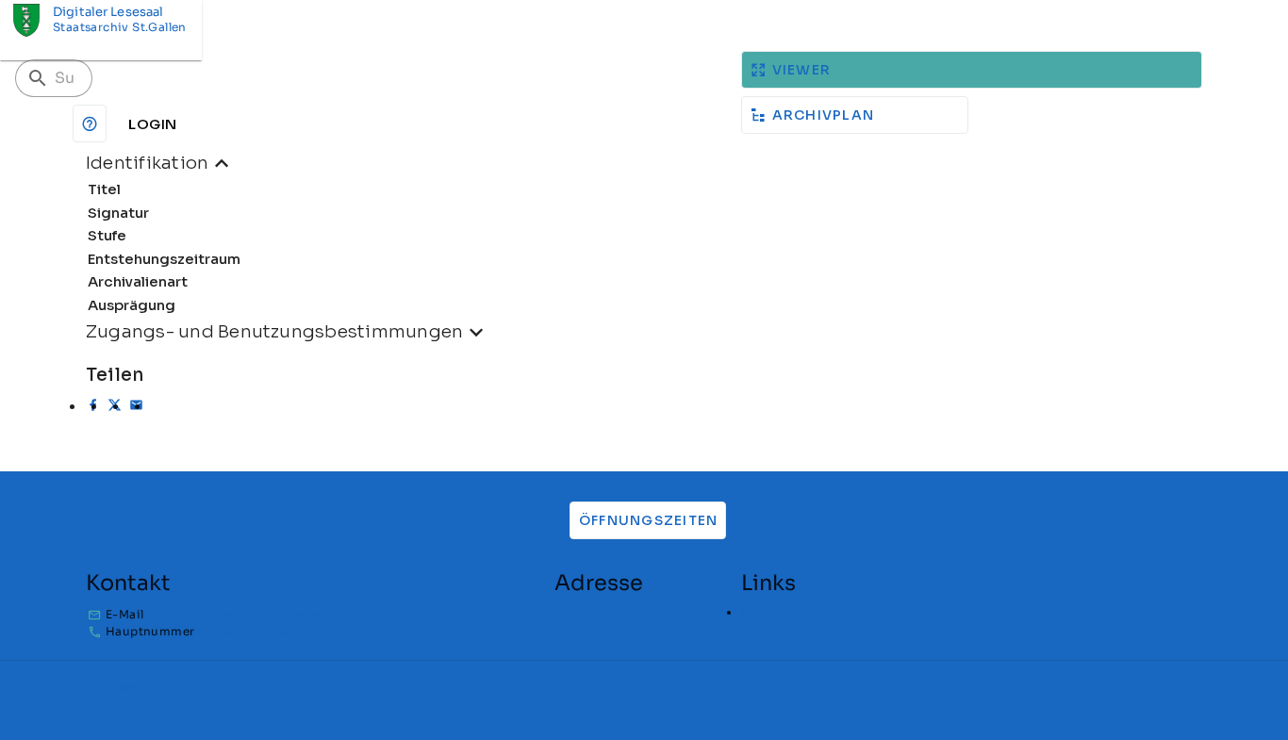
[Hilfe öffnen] (90, 123)
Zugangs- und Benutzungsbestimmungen (274, 331)
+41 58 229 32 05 (245, 631)
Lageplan (768, 612)
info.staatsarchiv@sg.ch (269, 614)
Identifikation (147, 162)
